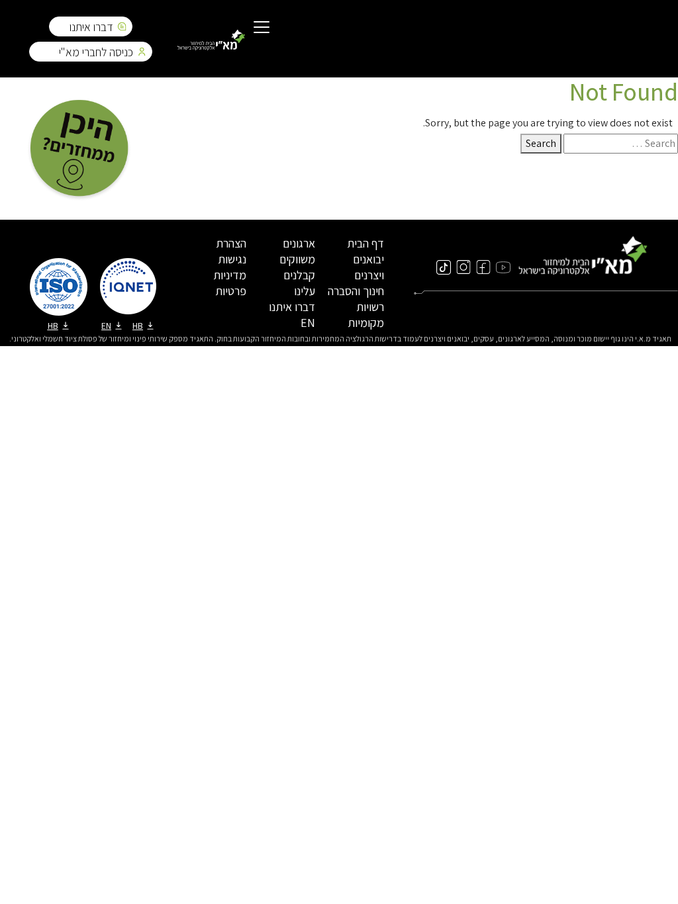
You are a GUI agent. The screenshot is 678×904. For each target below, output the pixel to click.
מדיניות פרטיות (229, 282)
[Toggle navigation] (261, 28)
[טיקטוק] (443, 267)
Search (541, 143)
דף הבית (365, 243)
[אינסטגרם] (463, 267)
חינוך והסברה (356, 290)
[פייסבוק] (483, 267)
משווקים (297, 259)
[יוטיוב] (503, 267)
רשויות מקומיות (366, 314)
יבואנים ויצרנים (368, 267)
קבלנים (299, 275)
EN (308, 322)
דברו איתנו (91, 26)
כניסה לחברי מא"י (96, 52)
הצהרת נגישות (231, 251)
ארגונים (299, 243)
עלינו (304, 290)
